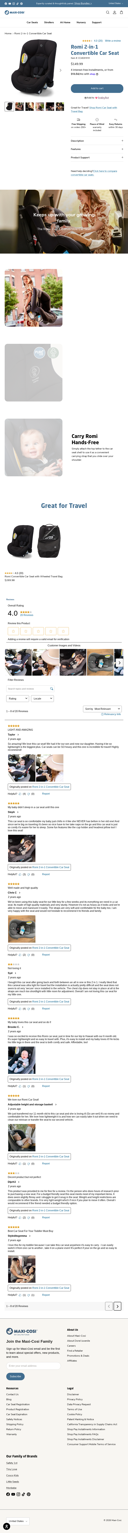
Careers (71, 1346)
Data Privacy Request (79, 1404)
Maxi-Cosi (116, 1520)
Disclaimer (73, 1394)
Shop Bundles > (83, 3)
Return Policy (13, 1429)
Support (96, 22)
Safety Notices (14, 1419)
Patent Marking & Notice (80, 1419)
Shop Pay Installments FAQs (82, 1434)
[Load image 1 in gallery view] (34, 69)
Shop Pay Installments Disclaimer (85, 1439)
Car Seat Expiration (16, 1414)
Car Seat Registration (18, 1404)
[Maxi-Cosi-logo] (15, 12)
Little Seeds (12, 1482)
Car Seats (32, 22)
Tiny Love (11, 1469)
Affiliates (72, 1361)
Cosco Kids (12, 1475)
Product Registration (17, 1409)
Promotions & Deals (78, 1356)
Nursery (81, 22)
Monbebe (11, 1488)
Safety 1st (11, 1463)
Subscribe (15, 1376)
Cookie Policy (74, 1414)
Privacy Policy (75, 1399)
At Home (65, 22)
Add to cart (97, 88)
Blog (8, 1399)
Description (77, 140)
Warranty (11, 1434)
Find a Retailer (75, 1351)
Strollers (49, 22)
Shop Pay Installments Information (86, 1429)
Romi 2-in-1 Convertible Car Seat (33, 33)
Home (8, 33)
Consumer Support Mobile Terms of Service (91, 1444)
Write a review (113, 40)
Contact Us (12, 1394)
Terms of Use (74, 1409)
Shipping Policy (14, 1424)
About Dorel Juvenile (78, 1341)
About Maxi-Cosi (76, 1336)
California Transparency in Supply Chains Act (92, 1424)
